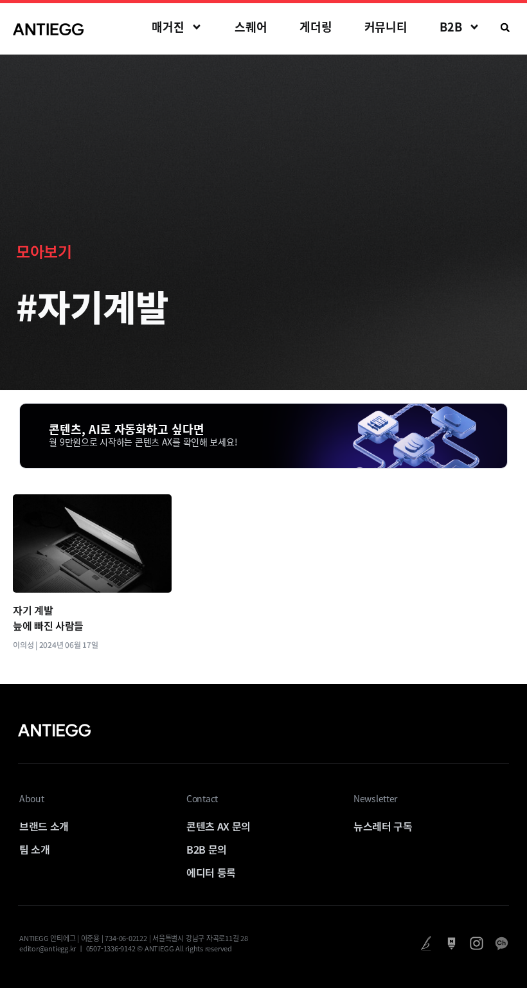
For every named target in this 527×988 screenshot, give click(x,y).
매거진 (168, 26)
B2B (451, 26)
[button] (505, 27)
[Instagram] (476, 943)
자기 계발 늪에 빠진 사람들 (48, 617)
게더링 (315, 26)
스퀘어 (251, 26)
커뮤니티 (386, 26)
